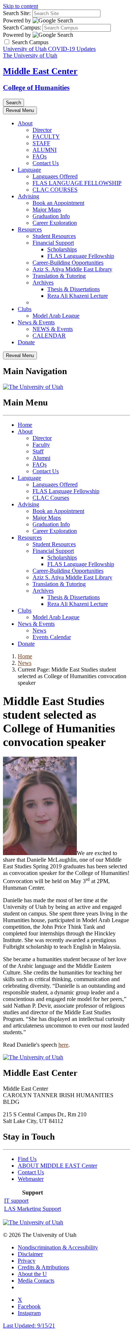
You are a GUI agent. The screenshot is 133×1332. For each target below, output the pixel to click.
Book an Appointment (58, 203)
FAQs (40, 156)
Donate (26, 342)
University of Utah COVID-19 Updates (49, 49)
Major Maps (47, 209)
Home (25, 425)
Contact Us (46, 163)
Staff (38, 451)
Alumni (41, 458)
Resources (30, 229)
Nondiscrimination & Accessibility (58, 1247)
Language (29, 170)
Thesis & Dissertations (73, 289)
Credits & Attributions (43, 1267)
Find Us (27, 1159)
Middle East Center (40, 71)
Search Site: (17, 13)
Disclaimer (30, 1254)
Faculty (41, 445)
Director (42, 130)
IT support (16, 1200)
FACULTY (46, 136)
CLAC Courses (51, 498)
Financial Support (53, 243)
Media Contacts (36, 1280)
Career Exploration (55, 223)
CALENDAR (49, 335)
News (39, 630)
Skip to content (20, 6)
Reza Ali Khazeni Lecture (77, 296)
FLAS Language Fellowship (80, 256)
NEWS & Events (53, 329)
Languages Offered (55, 176)
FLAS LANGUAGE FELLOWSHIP (77, 183)
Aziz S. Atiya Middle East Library (72, 269)
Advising (28, 196)
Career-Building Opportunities (68, 262)
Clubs (24, 309)
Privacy (26, 1261)
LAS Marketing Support (32, 1209)
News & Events (36, 322)
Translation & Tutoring (59, 276)
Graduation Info (51, 216)
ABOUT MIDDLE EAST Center (57, 1165)
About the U (32, 1274)
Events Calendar (52, 637)
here (63, 1045)
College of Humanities (36, 87)
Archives (43, 282)
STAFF (41, 143)
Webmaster (31, 1179)
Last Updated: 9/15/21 (29, 1325)
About (25, 123)
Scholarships (62, 249)
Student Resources (54, 236)
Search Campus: (22, 27)
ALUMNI (45, 150)
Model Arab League (56, 316)
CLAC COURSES (55, 189)
